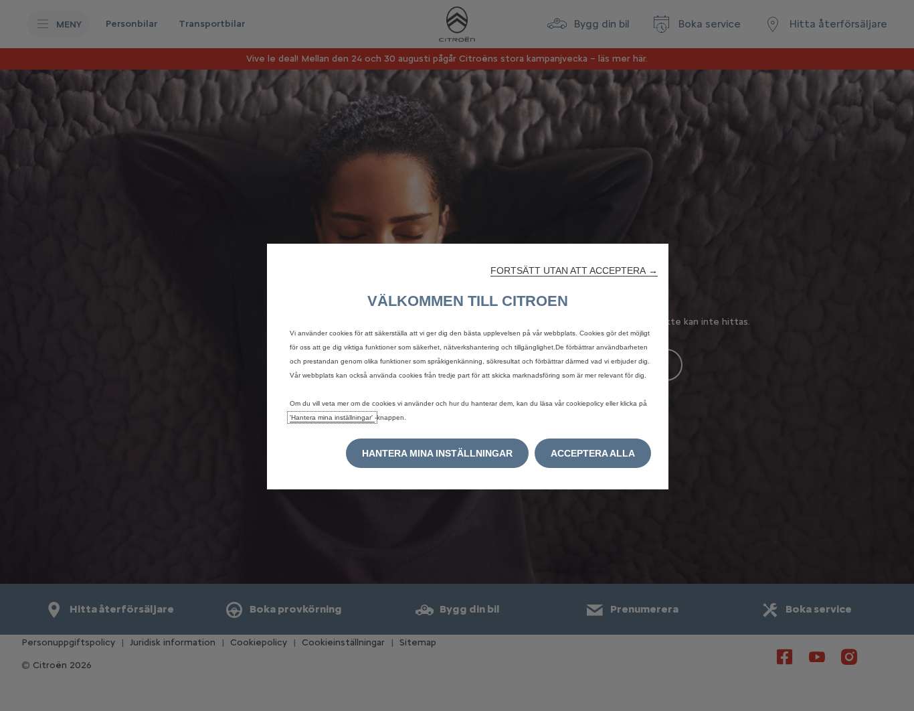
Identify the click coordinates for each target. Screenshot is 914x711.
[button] (574, 270)
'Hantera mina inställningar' (332, 417)
